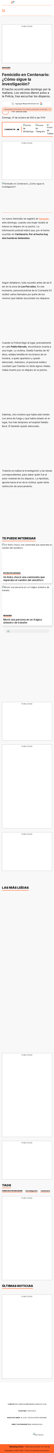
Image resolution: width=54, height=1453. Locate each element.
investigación (31, 1191)
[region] (27, 44)
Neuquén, (44, 218)
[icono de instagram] (45, 2)
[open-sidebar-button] (3, 10)
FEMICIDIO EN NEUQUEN (12, 1191)
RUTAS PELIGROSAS (12, 573)
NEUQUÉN (6, 68)
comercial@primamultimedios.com (27, 1404)
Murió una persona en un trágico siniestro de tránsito (22, 621)
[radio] (5, 2)
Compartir (9, 129)
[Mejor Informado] (27, 10)
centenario (45, 1191)
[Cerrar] (50, 109)
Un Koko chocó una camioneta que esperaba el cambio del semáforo (24, 579)
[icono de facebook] (36, 2)
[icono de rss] (50, 2)
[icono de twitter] (41, 2)
